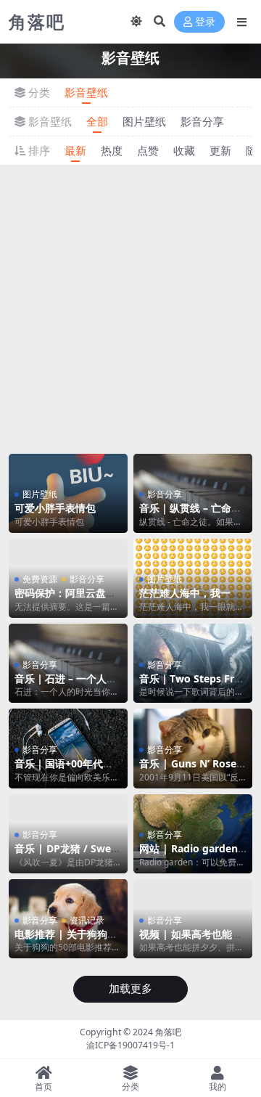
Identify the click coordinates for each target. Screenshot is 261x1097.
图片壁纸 (144, 121)
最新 (75, 150)
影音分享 (202, 121)
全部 (97, 121)
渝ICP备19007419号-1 (130, 1045)
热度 (112, 150)
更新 (220, 150)
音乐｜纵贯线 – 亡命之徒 (190, 514)
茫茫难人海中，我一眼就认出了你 (190, 599)
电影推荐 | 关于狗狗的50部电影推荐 (65, 940)
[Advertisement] (130, 307)
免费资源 (39, 579)
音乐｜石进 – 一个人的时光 (65, 685)
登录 (205, 22)
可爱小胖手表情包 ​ (56, 508)
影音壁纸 (86, 92)
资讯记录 (87, 920)
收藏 (184, 150)
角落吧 (168, 1032)
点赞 (148, 150)
